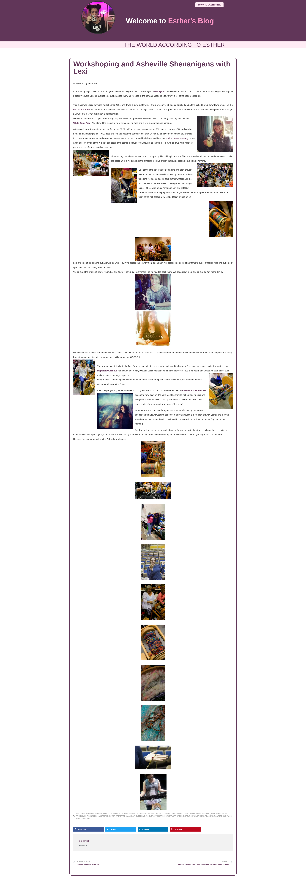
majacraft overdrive (135, 816)
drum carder (189, 814)
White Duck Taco (81, 123)
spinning (180, 816)
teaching (209, 816)
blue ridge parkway (128, 814)
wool (78, 818)
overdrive (159, 816)
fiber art (206, 814)
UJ (138, 390)
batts (115, 814)
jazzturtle (103, 816)
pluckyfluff (170, 816)
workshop (86, 818)
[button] (88, 829)
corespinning (177, 814)
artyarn (98, 814)
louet (112, 816)
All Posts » (83, 845)
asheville (107, 814)
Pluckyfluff (159, 91)
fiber (198, 814)
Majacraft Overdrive (107, 371)
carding (158, 814)
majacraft (120, 816)
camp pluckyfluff (145, 814)
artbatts (90, 814)
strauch (189, 816)
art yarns (80, 814)
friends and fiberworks (87, 816)
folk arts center (219, 814)
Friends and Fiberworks (194, 390)
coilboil (166, 814)
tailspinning (199, 816)
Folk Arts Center (81, 109)
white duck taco (224, 816)
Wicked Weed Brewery (177, 138)
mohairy (149, 816)
